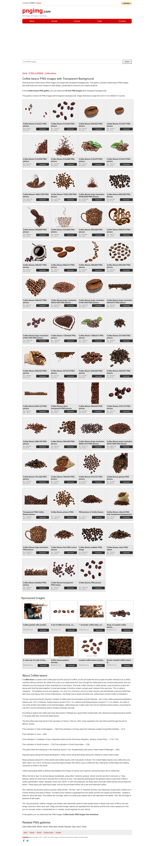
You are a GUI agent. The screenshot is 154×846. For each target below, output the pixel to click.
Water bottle (31, 826)
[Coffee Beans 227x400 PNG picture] (120, 322)
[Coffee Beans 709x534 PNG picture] (64, 463)
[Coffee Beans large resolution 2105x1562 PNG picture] (91, 287)
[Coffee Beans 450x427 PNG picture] (119, 357)
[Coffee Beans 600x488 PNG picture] (91, 217)
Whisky (39, 826)
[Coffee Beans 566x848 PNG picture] (92, 393)
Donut (79, 826)
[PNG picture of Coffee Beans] (91, 499)
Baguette (67, 826)
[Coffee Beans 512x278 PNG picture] (91, 146)
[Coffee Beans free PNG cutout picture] (64, 534)
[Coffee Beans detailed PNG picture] (36, 569)
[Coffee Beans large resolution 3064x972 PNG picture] (119, 287)
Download (42, 129)
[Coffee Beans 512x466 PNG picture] (64, 146)
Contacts (122, 21)
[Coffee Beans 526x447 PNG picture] (36, 287)
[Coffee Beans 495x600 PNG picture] (36, 216)
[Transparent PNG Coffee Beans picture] (36, 499)
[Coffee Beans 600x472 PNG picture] (119, 216)
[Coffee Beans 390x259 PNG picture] (64, 428)
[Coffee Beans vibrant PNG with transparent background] (119, 499)
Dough (45, 826)
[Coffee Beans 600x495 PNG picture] (119, 252)
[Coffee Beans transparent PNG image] (64, 569)
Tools (99, 21)
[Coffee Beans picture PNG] (64, 499)
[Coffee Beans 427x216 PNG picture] (64, 358)
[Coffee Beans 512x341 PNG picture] (119, 110)
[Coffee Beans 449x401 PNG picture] (36, 252)
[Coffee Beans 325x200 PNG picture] (91, 358)
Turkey (84, 826)
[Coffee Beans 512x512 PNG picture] (119, 146)
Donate (54, 21)
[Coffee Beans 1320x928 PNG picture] (64, 322)
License (77, 21)
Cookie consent (48, 832)
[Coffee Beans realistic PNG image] (91, 534)
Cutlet (24, 826)
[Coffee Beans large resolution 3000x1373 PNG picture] (91, 428)
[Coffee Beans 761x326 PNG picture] (36, 464)
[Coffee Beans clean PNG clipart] (119, 534)
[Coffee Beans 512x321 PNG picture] (36, 111)
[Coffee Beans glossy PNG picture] (120, 463)
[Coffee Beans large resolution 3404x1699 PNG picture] (119, 428)
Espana (38, 3)
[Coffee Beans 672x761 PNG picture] (91, 463)
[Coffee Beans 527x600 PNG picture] (63, 216)
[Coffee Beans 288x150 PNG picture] (36, 428)
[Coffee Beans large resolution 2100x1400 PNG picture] (36, 322)
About (32, 21)
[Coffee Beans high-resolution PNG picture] (36, 534)
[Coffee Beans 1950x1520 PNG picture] (36, 181)
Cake (74, 826)
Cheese (61, 826)
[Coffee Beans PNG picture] (91, 569)
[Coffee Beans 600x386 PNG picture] (119, 181)
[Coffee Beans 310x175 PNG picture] (119, 393)
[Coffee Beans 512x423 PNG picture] (64, 110)
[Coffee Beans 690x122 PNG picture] (36, 393)
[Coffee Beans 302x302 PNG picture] (91, 110)
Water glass (53, 826)
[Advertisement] (77, 40)
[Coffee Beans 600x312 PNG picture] (64, 252)
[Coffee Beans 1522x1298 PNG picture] (64, 181)
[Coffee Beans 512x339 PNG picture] (36, 146)
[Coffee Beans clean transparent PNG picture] (64, 393)
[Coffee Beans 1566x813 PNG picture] (91, 322)
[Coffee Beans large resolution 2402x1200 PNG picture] (64, 287)
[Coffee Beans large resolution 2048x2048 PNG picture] (91, 181)
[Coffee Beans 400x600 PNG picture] (92, 252)
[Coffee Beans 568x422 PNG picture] (36, 358)
